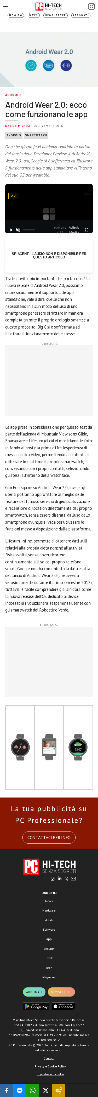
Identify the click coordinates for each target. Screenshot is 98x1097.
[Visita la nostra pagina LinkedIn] (59, 879)
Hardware (49, 910)
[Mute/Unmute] (18, 229)
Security (48, 949)
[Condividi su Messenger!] (19, 1090)
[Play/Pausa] (11, 229)
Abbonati (81, 15)
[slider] (28, 230)
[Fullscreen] (87, 229)
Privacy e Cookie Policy (50, 1066)
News (33, 15)
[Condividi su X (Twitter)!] (45, 1090)
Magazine (49, 977)
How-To (15, 15)
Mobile (49, 920)
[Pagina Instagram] (91, 6)
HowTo (49, 958)
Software (49, 929)
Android (13, 95)
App (48, 939)
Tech (49, 968)
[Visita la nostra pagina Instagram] (53, 879)
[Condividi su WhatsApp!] (32, 1090)
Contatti (49, 1058)
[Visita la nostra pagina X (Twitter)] (66, 879)
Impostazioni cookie (50, 1074)
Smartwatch (36, 135)
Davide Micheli (17, 126)
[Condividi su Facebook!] (6, 1090)
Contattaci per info (49, 837)
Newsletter (55, 15)
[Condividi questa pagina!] (58, 1090)
